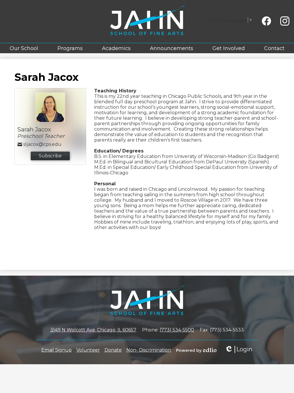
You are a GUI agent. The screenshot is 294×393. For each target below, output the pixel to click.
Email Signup (56, 350)
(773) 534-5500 (177, 330)
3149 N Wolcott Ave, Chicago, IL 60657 (93, 330)
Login (238, 349)
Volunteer (88, 350)
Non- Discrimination (148, 350)
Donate (113, 350)
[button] (24, 48)
